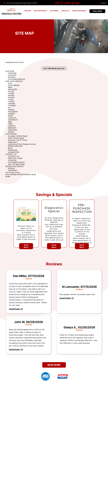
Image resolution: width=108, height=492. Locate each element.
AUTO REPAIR (54, 11)
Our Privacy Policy (12, 172)
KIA (9, 108)
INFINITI (11, 95)
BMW (10, 87)
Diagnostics (12, 142)
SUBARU (11, 114)
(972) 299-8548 (67, 3)
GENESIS (11, 104)
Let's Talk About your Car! (54, 68)
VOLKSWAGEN (14, 85)
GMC (10, 122)
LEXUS (10, 100)
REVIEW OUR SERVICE (79, 11)
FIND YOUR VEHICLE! (40, 11)
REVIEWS (11, 77)
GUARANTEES (13, 152)
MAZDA (11, 110)
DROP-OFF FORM (15, 158)
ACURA (11, 91)
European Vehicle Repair (18, 136)
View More (26, 246)
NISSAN (11, 98)
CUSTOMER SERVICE (16, 79)
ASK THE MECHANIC (16, 164)
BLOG (10, 148)
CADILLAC (12, 118)
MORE (7, 177)
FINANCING (12, 150)
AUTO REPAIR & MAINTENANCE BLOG (20, 175)
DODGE (11, 132)
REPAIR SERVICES (15, 146)
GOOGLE (11, 168)
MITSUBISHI (13, 112)
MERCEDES (12, 89)
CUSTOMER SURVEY (16, 162)
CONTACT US (65, 11)
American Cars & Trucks (17, 140)
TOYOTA (11, 102)
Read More (54, 365)
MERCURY (12, 128)
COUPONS (12, 73)
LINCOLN (11, 126)
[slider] (28, 278)
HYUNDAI (12, 106)
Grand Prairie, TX (16, 309)
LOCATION (12, 75)
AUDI (10, 83)
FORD (10, 124)
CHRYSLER (12, 130)
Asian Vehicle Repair (16, 138)
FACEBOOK (12, 170)
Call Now (97, 11)
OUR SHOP (27, 11)
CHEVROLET (13, 120)
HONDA (11, 93)
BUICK (10, 116)
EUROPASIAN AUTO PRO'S (14, 62)
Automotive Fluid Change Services (22, 144)
